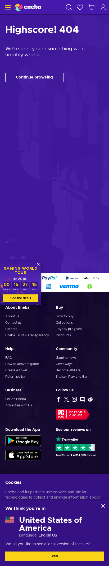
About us (12, 316)
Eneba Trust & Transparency (27, 335)
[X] (66, 399)
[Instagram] (74, 399)
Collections (64, 322)
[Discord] (82, 399)
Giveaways (64, 364)
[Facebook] (58, 399)
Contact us (13, 322)
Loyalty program (69, 329)
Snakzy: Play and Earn (72, 376)
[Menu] (7, 7)
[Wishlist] (80, 7)
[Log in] (103, 7)
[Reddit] (90, 399)
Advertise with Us (18, 405)
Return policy (15, 376)
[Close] (103, 506)
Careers (11, 329)
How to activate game (22, 364)
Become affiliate (68, 370)
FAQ (8, 357)
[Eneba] (28, 7)
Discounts (63, 335)
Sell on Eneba (15, 399)
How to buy (65, 316)
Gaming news (66, 357)
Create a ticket (16, 370)
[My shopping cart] (91, 7)
